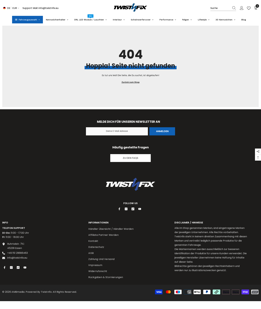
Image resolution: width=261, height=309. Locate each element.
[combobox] (220, 8)
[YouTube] (139, 209)
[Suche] (223, 8)
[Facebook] (119, 209)
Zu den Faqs (130, 158)
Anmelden (162, 131)
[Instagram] (126, 209)
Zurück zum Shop (131, 82)
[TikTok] (133, 209)
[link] (130, 184)
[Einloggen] (241, 8)
